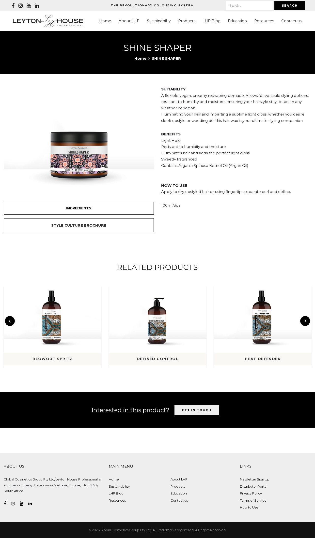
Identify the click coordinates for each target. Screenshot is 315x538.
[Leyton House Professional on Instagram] (20, 5)
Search (290, 5)
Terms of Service (253, 500)
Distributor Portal (253, 486)
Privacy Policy (251, 493)
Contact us (291, 20)
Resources (264, 20)
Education (237, 20)
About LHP (129, 20)
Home (105, 20)
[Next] (305, 321)
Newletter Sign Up (254, 479)
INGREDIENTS (78, 208)
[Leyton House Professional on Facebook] (13, 5)
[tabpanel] (79, 136)
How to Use (249, 507)
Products (186, 20)
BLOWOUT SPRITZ (52, 359)
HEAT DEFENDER (263, 359)
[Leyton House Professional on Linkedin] (37, 5)
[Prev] (10, 321)
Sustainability (159, 20)
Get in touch (196, 410)
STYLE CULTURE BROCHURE (78, 225)
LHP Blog (211, 20)
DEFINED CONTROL (157, 359)
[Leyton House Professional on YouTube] (29, 5)
